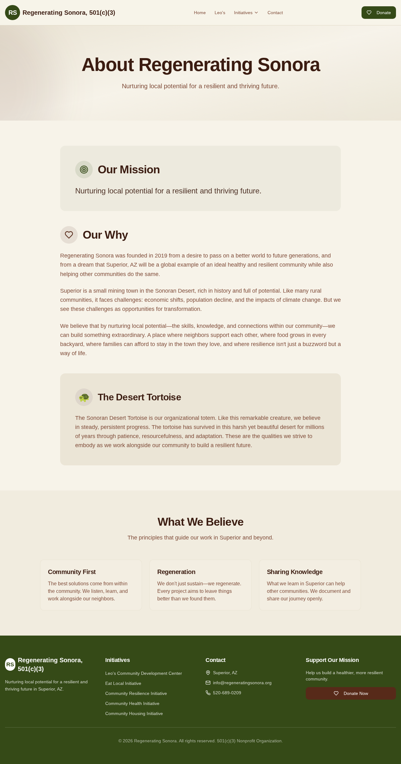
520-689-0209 (227, 692)
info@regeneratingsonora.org (242, 682)
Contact (275, 12)
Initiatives (243, 12)
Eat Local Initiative (123, 683)
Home (200, 12)
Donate (384, 12)
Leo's (220, 12)
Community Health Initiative (132, 703)
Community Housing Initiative (134, 713)
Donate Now (356, 693)
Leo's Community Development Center (143, 673)
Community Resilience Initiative (136, 693)
